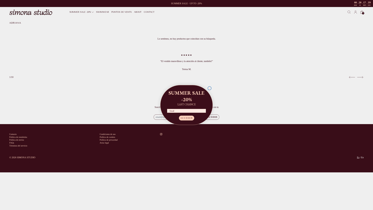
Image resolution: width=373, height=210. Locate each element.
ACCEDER (186, 118)
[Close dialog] (209, 88)
